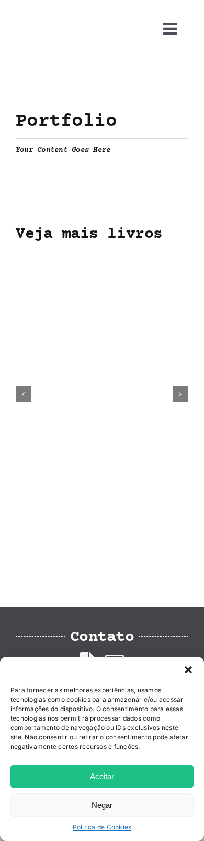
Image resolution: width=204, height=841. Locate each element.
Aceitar (102, 776)
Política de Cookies (102, 827)
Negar (102, 805)
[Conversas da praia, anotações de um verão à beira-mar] (102, 258)
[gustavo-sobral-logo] (37, 12)
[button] (188, 670)
